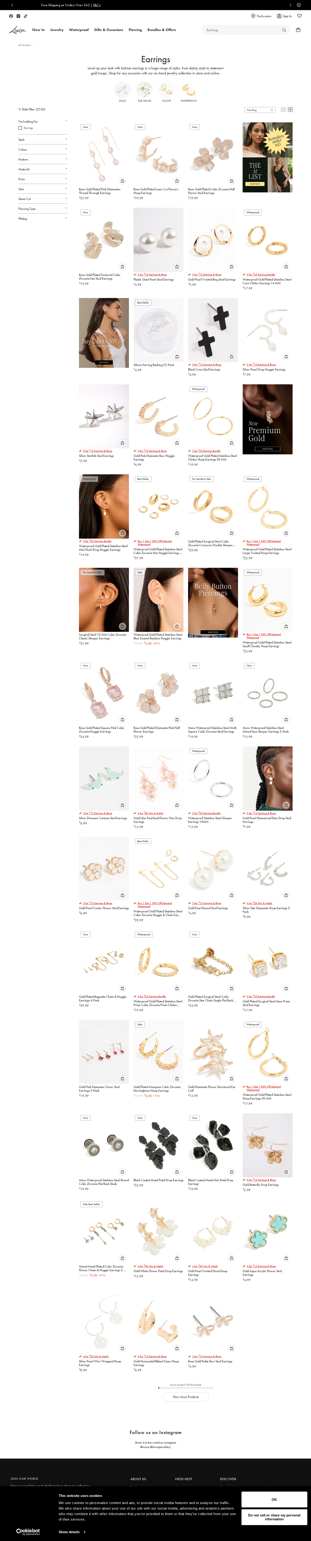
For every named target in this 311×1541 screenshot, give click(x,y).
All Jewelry (24, 45)
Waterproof (189, 101)
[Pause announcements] (298, 5)
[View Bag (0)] (297, 30)
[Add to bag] (122, 181)
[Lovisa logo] (18, 30)
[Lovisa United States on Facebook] (11, 16)
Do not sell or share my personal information (274, 1517)
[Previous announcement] (13, 5)
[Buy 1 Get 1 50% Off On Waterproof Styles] (104, 331)
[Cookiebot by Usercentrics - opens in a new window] (28, 1532)
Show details (69, 1532)
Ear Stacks (144, 101)
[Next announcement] (289, 5)
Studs (122, 101)
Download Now (171, 5)
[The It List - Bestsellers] (268, 155)
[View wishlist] (299, 16)
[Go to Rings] (284, 30)
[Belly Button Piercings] (213, 601)
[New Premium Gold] (268, 417)
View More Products (186, 1397)
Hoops (166, 101)
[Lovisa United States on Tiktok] (25, 16)
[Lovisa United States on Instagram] (18, 16)
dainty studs (197, 68)
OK (274, 1500)
